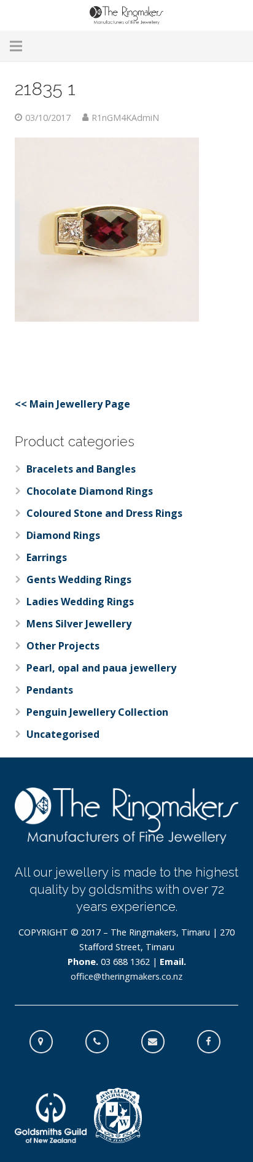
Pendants (49, 690)
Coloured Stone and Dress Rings (104, 513)
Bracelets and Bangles (81, 469)
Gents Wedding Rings (78, 579)
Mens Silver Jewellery (78, 623)
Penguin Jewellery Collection (97, 712)
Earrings (46, 557)
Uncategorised (62, 734)
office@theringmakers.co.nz (126, 976)
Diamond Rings (63, 535)
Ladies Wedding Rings (80, 601)
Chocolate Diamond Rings (89, 491)
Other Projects (62, 646)
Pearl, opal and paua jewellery (101, 668)
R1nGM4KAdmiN (125, 117)
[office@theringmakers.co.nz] (159, 1041)
